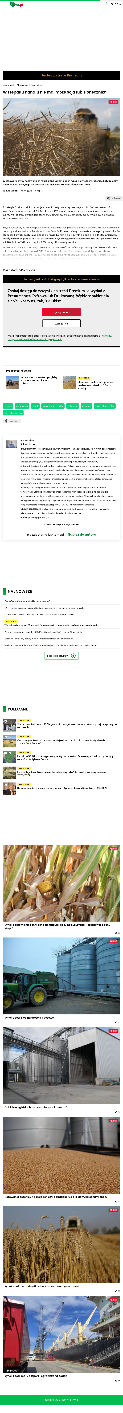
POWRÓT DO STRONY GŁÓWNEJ (61, 1400)
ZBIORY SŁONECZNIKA (105, 406)
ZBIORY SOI (72, 406)
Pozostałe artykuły (57, 655)
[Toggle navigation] (4, 4)
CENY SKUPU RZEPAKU (53, 406)
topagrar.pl (8, 84)
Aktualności (22, 84)
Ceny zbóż (36, 84)
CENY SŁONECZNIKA (13, 412)
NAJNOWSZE (20, 591)
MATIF (35, 406)
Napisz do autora (82, 534)
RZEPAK (8, 406)
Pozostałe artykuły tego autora (61, 524)
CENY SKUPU (22, 406)
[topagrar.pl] (16, 4)
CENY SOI (86, 406)
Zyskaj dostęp (61, 312)
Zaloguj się (61, 323)
